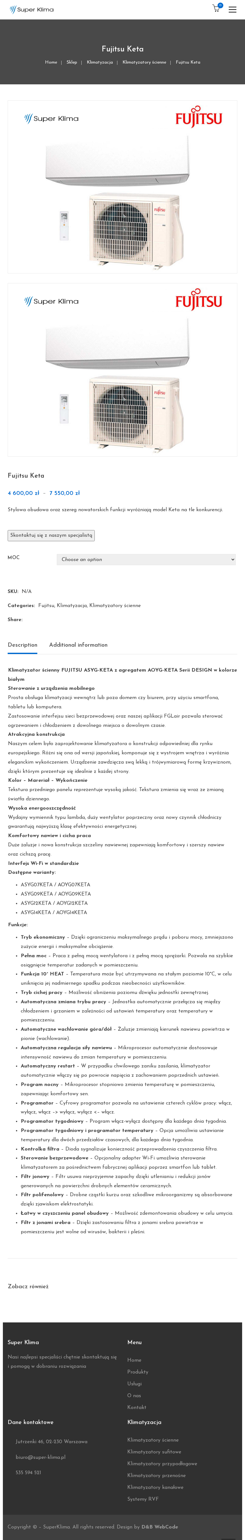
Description (22, 645)
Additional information (78, 645)
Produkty (137, 1372)
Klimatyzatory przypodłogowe (162, 1464)
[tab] (25, 647)
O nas (134, 1395)
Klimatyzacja (100, 62)
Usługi (134, 1384)
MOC (13, 558)
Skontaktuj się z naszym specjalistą (51, 535)
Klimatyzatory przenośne (156, 1475)
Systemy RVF (143, 1499)
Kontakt (136, 1407)
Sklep (72, 62)
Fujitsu (46, 605)
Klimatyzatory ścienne (144, 62)
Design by (147, 1527)
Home (51, 62)
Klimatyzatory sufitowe (154, 1452)
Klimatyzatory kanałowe (155, 1487)
